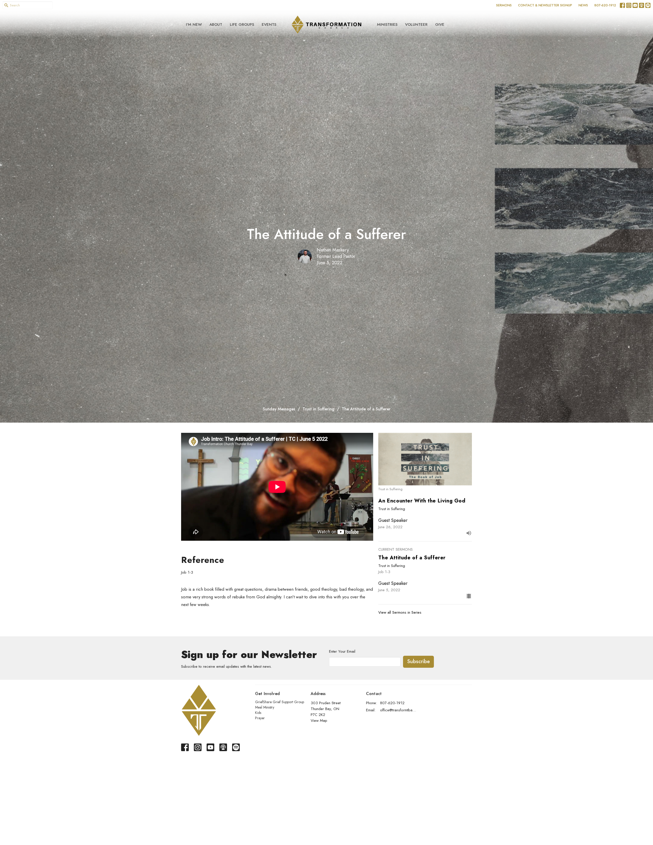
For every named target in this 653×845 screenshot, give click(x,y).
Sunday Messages (279, 409)
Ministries (387, 24)
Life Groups (242, 24)
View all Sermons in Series (399, 612)
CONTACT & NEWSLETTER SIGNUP (545, 5)
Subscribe (418, 661)
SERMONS (504, 5)
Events (269, 24)
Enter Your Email (342, 651)
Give (439, 24)
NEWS (583, 5)
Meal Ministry (264, 707)
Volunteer (416, 24)
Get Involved (267, 694)
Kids (258, 712)
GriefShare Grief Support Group (279, 701)
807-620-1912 (605, 5)
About (215, 24)
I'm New (194, 24)
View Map (319, 720)
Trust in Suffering (318, 409)
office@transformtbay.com (398, 710)
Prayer (260, 718)
